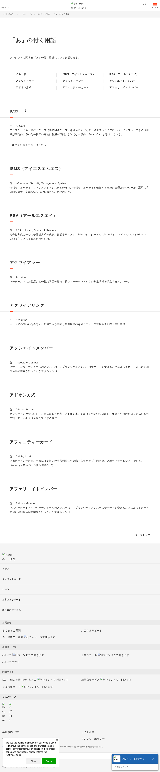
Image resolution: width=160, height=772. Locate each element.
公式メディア (9, 696)
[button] (80, 579)
